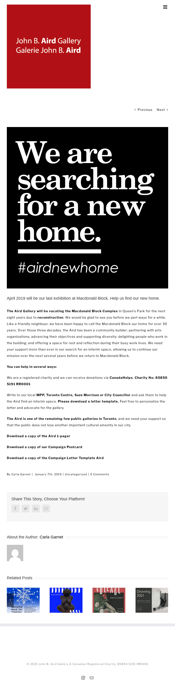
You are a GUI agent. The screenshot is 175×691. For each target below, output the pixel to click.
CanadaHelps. (122, 377)
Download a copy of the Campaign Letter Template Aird (55, 458)
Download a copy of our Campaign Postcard (44, 447)
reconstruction (50, 317)
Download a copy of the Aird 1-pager (38, 436)
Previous (145, 110)
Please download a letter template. (89, 401)
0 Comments (99, 474)
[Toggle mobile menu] (165, 7)
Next (161, 110)
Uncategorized (76, 474)
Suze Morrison (87, 395)
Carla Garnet (21, 474)
